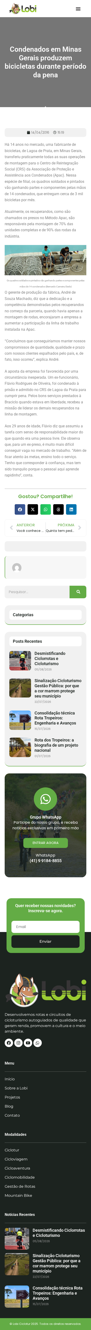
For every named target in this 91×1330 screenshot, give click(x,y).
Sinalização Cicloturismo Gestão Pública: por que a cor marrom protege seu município (58, 688)
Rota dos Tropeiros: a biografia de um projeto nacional (56, 745)
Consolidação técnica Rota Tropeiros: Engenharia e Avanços (55, 718)
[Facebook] (9, 1043)
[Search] (78, 592)
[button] (78, 8)
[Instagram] (18, 1043)
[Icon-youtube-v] (28, 1043)
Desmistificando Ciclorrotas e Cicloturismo (50, 658)
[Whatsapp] (37, 1043)
